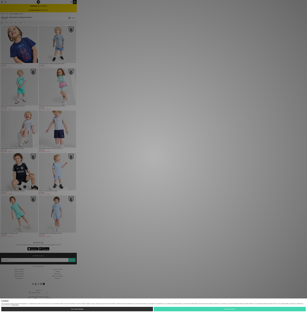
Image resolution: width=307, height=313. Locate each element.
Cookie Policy (15, 304)
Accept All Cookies (229, 309)
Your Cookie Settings (77, 309)
